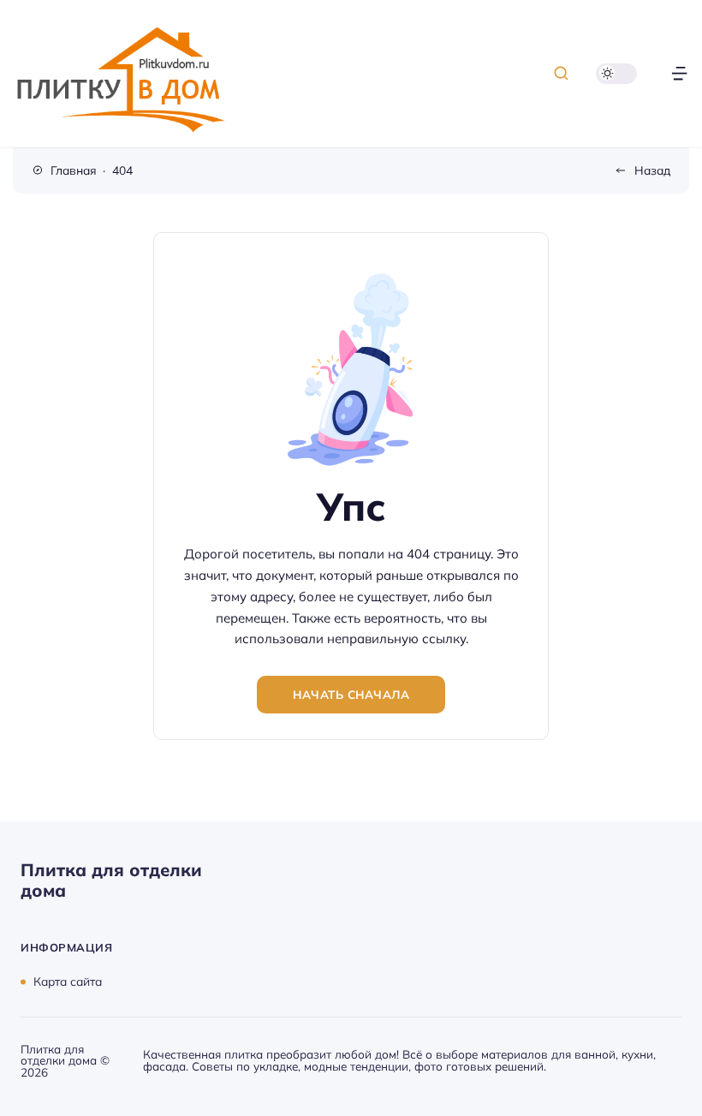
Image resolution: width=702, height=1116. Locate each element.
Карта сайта (67, 981)
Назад (652, 170)
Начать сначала (351, 694)
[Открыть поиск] (561, 73)
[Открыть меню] (679, 73)
